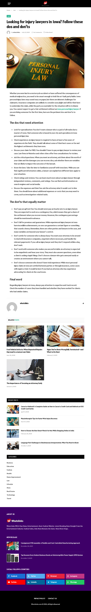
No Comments (38, 32)
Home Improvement (14, 477)
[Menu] (9, 3)
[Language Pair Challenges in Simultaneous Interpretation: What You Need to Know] (13, 445)
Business (10, 463)
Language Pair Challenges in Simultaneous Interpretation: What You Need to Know (50, 443)
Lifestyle (10, 484)
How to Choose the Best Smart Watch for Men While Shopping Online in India (47, 431)
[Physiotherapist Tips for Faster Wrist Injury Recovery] (13, 421)
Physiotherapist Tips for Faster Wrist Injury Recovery (39, 419)
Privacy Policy (39, 598)
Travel (9, 498)
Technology (11, 495)
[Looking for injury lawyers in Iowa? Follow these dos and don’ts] (45, 62)
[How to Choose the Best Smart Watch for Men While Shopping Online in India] (13, 433)
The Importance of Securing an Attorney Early (24, 383)
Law (9, 16)
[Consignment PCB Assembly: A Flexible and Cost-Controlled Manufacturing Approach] (13, 546)
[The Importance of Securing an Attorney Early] (25, 369)
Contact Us (52, 598)
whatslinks (16, 32)
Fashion (9, 470)
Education (10, 466)
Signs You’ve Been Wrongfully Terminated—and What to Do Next (65, 350)
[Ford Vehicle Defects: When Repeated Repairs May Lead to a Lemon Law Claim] (25, 336)
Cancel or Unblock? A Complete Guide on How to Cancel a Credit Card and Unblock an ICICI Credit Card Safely (52, 408)
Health (9, 473)
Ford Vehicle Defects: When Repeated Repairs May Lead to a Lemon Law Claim (24, 350)
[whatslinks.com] (45, 3)
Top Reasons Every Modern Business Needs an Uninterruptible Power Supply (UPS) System (52, 555)
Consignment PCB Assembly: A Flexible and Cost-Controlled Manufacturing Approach (50, 543)
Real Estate (11, 491)
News (8, 488)
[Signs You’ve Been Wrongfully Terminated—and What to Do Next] (65, 336)
